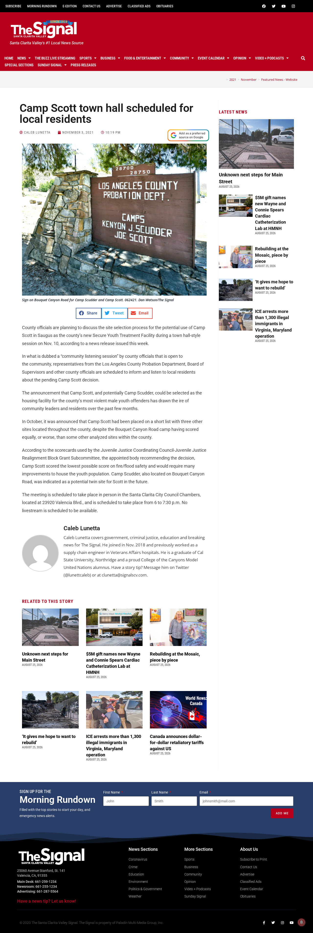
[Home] (223, 79)
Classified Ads (139, 6)
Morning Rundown (42, 6)
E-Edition (70, 6)
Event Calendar (211, 58)
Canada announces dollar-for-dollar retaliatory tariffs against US (177, 742)
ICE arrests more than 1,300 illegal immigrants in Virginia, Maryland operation (273, 324)
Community (179, 58)
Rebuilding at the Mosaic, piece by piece (272, 255)
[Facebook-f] (264, 922)
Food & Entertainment (142, 58)
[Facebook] (264, 6)
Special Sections (19, 65)
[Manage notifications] (301, 922)
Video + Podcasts (269, 58)
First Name (112, 792)
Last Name (160, 792)
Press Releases (83, 65)
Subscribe (13, 6)
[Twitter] (273, 6)
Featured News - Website (279, 79)
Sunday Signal (50, 65)
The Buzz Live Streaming (55, 58)
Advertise (114, 6)
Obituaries (164, 6)
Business (108, 58)
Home (8, 58)
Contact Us (91, 6)
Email (204, 792)
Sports (85, 58)
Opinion (239, 58)
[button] (303, 58)
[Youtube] (283, 6)
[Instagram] (293, 6)
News (21, 58)
